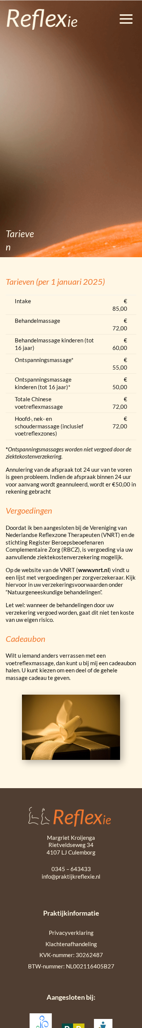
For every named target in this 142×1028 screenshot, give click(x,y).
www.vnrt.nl (93, 569)
